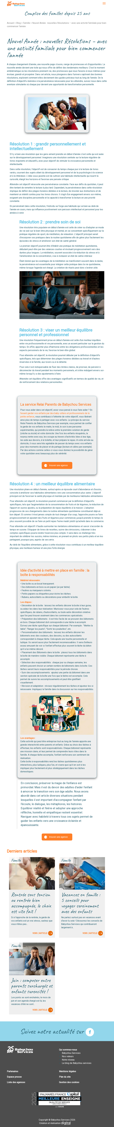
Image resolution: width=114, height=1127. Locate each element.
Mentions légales (67, 1071)
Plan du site (65, 1076)
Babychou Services (16, 4)
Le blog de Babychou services (76, 1063)
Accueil (10, 23)
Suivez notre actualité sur (53, 1031)
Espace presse (14, 1076)
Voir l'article (40, 933)
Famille (26, 23)
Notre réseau (68, 1059)
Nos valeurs (68, 1056)
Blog (18, 23)
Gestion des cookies (69, 1082)
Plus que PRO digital (68, 1123)
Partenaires (12, 1071)
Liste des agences (16, 1082)
